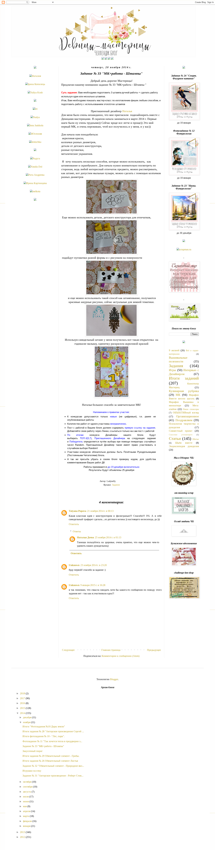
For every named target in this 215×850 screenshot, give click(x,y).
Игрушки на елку (32, 770)
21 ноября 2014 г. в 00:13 (100, 511)
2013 (23, 832)
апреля (27, 811)
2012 (23, 837)
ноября (27, 722)
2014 (23, 713)
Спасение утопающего (180, 435)
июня (26, 801)
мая (25, 806)
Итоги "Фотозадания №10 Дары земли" (44, 726)
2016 (23, 703)
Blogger (114, 679)
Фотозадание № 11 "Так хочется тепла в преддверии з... (52, 741)
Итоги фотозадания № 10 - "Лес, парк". (44, 736)
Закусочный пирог (33, 751)
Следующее (68, 650)
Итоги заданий (184, 378)
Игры (172, 370)
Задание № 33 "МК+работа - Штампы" (43, 746)
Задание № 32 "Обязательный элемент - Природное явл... (53, 766)
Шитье (195, 439)
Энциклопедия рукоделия (184, 446)
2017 (23, 698)
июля (26, 796)
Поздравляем (183, 420)
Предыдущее (154, 650)
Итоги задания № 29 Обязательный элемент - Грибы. (51, 756)
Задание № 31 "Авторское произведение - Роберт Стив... (53, 775)
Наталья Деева (85, 537)
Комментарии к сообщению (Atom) (120, 656)
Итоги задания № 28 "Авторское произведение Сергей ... (53, 731)
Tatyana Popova (77, 511)
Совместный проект (180, 430)
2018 (23, 693)
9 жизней (174, 350)
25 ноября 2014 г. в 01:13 (108, 537)
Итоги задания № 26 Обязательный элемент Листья (50, 760)
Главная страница (110, 650)
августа (27, 791)
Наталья (127, 111)
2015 (23, 708)
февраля (27, 821)
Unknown (74, 565)
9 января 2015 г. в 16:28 (92, 585)
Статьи (175, 438)
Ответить (74, 524)
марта (26, 816)
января (27, 826)
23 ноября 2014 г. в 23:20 (93, 565)
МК (178, 394)
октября (27, 781)
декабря (27, 717)
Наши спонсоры (191, 409)
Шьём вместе (183, 442)
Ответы (77, 531)
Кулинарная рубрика (184, 391)
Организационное (187, 416)
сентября (28, 786)
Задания (116, 484)
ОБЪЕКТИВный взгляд (186, 412)
